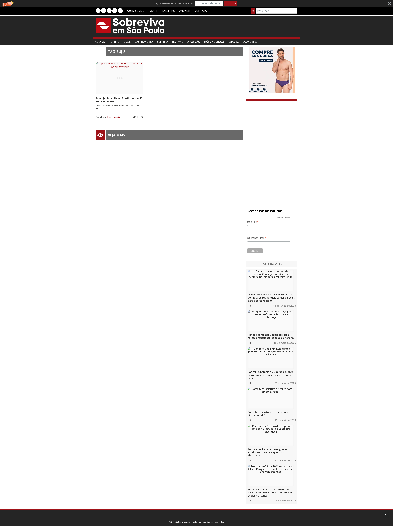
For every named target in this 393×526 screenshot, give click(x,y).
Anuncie (184, 10)
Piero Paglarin (113, 117)
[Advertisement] (241, 28)
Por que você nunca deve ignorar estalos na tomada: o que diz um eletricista (267, 452)
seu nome (253, 222)
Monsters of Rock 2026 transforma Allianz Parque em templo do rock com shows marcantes (270, 492)
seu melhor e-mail (256, 238)
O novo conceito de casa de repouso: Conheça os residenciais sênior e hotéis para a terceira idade (271, 297)
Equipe (153, 10)
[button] (196, 3)
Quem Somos (135, 10)
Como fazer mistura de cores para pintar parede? (268, 413)
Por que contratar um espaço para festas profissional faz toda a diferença (271, 336)
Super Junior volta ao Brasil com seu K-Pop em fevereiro (119, 100)
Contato (201, 10)
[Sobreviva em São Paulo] (130, 25)
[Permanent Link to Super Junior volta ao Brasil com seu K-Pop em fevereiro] (119, 78)
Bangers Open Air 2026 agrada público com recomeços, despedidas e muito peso (270, 375)
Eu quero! (231, 3)
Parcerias (168, 10)
